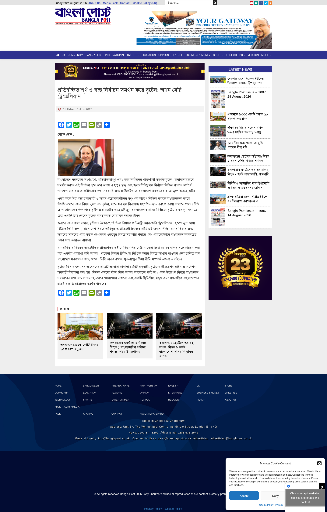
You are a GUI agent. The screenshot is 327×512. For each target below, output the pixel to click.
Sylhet (132, 55)
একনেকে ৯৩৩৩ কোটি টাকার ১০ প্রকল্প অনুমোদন (79, 346)
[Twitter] (266, 2)
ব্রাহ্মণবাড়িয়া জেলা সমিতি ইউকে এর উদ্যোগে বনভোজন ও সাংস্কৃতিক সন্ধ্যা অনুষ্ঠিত (247, 198)
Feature (177, 55)
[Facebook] (261, 2)
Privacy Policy (282, 504)
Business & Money (197, 55)
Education (149, 55)
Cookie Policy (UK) (145, 3)
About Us (94, 3)
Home (58, 385)
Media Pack (110, 3)
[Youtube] (256, 2)
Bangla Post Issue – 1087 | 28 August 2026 (247, 94)
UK (63, 55)
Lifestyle (231, 392)
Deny (275, 496)
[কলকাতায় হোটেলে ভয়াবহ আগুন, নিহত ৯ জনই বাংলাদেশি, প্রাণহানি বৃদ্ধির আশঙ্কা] (179, 326)
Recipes (145, 399)
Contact (125, 3)
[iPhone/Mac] (251, 2)
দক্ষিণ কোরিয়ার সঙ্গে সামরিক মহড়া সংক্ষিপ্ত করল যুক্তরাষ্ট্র (245, 129)
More (265, 55)
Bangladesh (94, 55)
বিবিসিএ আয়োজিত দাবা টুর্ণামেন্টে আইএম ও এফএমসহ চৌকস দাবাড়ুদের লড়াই (248, 185)
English (231, 55)
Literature (175, 392)
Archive (88, 413)
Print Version (249, 55)
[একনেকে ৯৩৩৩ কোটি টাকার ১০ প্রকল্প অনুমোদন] (80, 326)
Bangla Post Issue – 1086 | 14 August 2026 (247, 212)
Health (201, 399)
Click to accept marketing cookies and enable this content (305, 497)
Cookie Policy (266, 504)
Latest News (240, 69)
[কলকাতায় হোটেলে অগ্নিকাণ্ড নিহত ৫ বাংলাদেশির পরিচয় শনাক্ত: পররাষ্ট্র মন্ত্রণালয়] (130, 326)
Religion (173, 399)
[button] (319, 463)
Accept (244, 496)
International (115, 55)
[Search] (215, 2)
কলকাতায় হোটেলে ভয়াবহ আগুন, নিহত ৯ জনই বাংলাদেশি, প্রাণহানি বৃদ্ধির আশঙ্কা (176, 349)
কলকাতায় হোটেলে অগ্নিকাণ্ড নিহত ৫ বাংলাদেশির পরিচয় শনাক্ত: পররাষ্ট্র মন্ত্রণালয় (128, 347)
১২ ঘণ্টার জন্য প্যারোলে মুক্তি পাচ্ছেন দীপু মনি (245, 144)
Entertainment (121, 399)
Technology (62, 399)
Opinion (163, 55)
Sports (218, 55)
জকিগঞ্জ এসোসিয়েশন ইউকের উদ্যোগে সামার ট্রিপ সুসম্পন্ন (245, 80)
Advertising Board (152, 413)
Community (75, 55)
